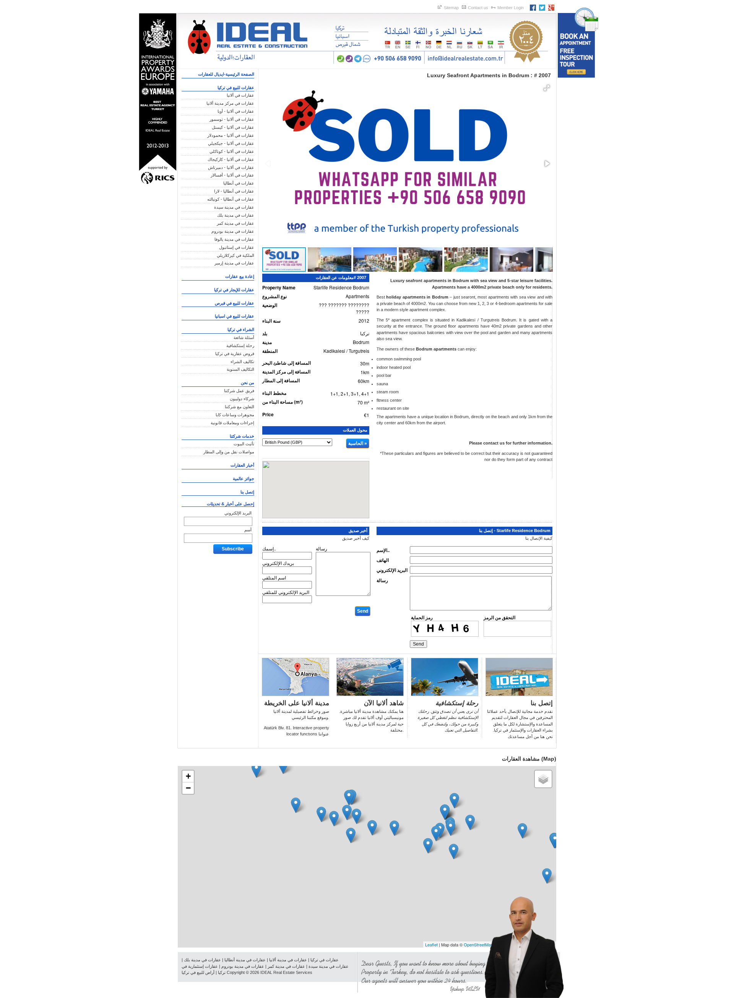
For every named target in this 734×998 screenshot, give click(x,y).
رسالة (382, 580)
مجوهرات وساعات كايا (235, 414)
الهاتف (383, 560)
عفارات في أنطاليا (238, 183)
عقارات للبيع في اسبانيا (234, 316)
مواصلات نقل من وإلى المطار (228, 452)
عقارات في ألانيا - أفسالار (232, 175)
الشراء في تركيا (240, 329)
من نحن (247, 382)
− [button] (188, 788)
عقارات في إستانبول (236, 247)
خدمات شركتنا (242, 436)
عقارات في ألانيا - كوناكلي (231, 151)
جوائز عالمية (243, 478)
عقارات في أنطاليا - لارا (234, 191)
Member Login (510, 7)
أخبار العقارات (242, 465)
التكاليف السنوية (240, 369)
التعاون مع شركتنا (239, 406)
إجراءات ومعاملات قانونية (232, 422)
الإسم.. (383, 550)
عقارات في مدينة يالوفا (234, 239)
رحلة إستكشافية (240, 345)
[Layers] (543, 779)
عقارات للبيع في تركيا (236, 87)
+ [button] (188, 776)
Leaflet (431, 944)
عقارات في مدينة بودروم (232, 231)
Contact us (478, 7)
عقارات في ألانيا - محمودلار (230, 135)
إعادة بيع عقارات (239, 276)
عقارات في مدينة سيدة (234, 207)
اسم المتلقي (274, 577)
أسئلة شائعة (244, 337)
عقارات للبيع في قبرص (234, 303)
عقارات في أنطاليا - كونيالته (230, 199)
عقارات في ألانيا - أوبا (236, 111)
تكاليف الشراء (242, 361)
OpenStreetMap (478, 944)
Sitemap (451, 7)
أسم (248, 529)
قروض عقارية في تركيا (234, 353)
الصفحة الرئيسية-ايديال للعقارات (226, 74)
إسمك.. (269, 548)
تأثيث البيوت (244, 443)
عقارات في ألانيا (240, 95)
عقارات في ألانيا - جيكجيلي (231, 143)
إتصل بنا (247, 492)
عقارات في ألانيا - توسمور (231, 119)
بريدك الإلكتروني (278, 563)
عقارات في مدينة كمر (235, 223)
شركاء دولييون (242, 398)
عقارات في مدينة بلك (235, 215)
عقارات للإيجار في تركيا (234, 289)
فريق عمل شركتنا (239, 390)
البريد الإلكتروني (238, 513)
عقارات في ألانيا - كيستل (233, 127)
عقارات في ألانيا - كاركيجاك (231, 159)
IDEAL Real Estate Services (286, 972)
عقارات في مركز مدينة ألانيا (230, 103)
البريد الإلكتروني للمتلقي (285, 592)
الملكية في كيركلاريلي (235, 255)
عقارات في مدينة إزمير (234, 263)
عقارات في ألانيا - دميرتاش (231, 167)
